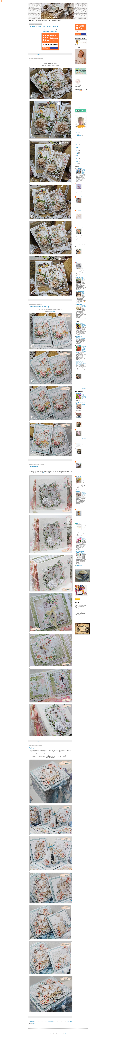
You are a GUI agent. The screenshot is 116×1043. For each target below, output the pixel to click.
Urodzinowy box (34, 748)
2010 (77, 161)
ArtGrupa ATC (79, 565)
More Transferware (84, 414)
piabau (77, 429)
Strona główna (31, 20)
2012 (77, 158)
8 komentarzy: (43, 299)
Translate (83, 90)
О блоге (83, 524)
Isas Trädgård (78, 393)
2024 (77, 132)
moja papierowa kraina (80, 227)
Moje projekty (38, 20)
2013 (77, 156)
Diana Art (78, 262)
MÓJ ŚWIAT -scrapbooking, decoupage (79, 211)
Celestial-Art (78, 183)
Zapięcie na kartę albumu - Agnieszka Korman (84, 465)
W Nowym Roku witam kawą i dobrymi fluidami (84, 265)
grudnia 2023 (79, 135)
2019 (77, 147)
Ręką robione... (79, 168)
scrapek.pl (78, 448)
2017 (77, 150)
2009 (77, 163)
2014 (77, 155)
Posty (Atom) (35, 1023)
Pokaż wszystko (84, 241)
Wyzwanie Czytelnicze (55, 20)
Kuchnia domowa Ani (80, 323)
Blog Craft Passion (79, 476)
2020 (77, 145)
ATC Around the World (80, 509)
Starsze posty (69, 1021)
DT (49, 20)
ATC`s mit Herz (79, 537)
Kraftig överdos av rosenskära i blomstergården (84, 396)
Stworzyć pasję (79, 304)
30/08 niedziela (78, 444)
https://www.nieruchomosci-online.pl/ (50, 31)
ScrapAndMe (78, 461)
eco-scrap (78, 491)
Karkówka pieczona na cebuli (84, 325)
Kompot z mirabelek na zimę (81, 338)
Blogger (65, 1033)
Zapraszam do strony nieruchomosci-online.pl (43, 26)
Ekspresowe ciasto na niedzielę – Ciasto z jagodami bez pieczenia (81, 363)
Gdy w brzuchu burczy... (80, 373)
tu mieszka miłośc (79, 277)
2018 (77, 149)
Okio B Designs (79, 421)
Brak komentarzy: (44, 54)
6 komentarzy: (43, 741)
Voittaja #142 (84, 553)
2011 (77, 160)
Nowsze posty (31, 1021)
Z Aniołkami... (33, 61)
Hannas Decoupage (80, 291)
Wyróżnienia (44, 20)
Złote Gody (84, 184)
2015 (77, 153)
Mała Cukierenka (79, 361)
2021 (77, 144)
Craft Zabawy (78, 443)
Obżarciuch (78, 345)
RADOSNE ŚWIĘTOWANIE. (84, 306)
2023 (77, 134)
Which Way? (84, 404)
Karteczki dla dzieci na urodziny (39, 307)
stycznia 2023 (79, 140)
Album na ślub (33, 467)
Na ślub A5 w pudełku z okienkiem (84, 493)
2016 (77, 152)
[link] (53, 311)
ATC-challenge (79, 523)
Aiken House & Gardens (80, 412)
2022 (77, 142)
